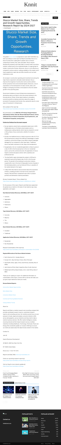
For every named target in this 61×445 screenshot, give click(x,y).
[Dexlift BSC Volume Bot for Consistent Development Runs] (20, 389)
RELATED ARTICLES (8, 383)
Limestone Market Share (9, 295)
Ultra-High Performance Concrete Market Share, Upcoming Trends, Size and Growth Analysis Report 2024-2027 (30, 375)
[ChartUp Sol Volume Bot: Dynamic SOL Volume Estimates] (8, 389)
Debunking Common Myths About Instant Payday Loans (33, 425)
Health (28, 11)
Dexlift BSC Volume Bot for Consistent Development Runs (20, 396)
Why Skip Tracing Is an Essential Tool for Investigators (49, 114)
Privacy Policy (48, 443)
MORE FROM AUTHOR (20, 383)
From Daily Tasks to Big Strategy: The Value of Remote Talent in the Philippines (50, 104)
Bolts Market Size (7, 291)
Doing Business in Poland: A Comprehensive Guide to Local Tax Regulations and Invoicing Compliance (49, 98)
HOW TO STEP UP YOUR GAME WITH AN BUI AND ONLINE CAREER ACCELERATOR (50, 109)
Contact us (46, 11)
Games (12, 11)
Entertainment (35, 11)
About (53, 443)
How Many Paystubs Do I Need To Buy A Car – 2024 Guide (50, 118)
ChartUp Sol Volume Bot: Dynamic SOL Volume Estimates (7, 396)
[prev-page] (4, 402)
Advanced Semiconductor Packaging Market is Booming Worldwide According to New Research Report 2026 (49, 54)
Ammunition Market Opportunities (12, 287)
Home (5, 11)
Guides (41, 11)
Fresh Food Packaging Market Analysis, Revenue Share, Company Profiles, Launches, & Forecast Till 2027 (10, 375)
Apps (8, 11)
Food (25, 11)
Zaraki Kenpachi (7, 28)
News (9, 17)
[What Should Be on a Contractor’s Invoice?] (25, 419)
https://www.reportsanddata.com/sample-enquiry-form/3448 (19, 109)
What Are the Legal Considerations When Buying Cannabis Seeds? (49, 123)
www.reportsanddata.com (23, 354)
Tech (21, 11)
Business (17, 11)
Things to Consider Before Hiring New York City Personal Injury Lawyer (49, 66)
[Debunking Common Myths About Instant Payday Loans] (25, 425)
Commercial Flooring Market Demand (13, 298)
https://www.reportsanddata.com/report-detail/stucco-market (19, 181)
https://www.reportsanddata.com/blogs (13, 366)
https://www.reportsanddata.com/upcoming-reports (16, 360)
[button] (56, 11)
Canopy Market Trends (9, 302)
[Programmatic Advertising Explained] (25, 432)
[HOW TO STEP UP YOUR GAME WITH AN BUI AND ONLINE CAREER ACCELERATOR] (33, 389)
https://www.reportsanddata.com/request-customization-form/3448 (21, 249)
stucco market (12, 56)
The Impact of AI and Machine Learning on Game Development (49, 127)
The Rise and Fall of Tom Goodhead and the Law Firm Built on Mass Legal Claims (50, 84)
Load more (49, 74)
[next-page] (6, 402)
